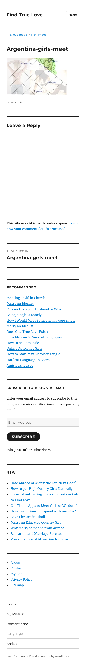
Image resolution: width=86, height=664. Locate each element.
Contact (17, 568)
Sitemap (17, 585)
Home (12, 604)
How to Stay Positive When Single (33, 354)
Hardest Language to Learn (28, 360)
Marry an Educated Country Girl (36, 522)
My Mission (15, 614)
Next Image (39, 34)
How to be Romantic (23, 343)
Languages (15, 634)
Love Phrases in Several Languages (34, 337)
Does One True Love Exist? (28, 332)
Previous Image (17, 34)
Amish (12, 644)
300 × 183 (16, 102)
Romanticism (17, 624)
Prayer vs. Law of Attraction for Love (39, 539)
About (15, 563)
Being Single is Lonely (24, 315)
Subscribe (23, 437)
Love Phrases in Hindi (28, 517)
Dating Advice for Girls (24, 348)
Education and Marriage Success (36, 534)
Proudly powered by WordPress (49, 656)
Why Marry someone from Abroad (37, 528)
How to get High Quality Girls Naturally (42, 489)
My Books (18, 574)
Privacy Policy (21, 579)
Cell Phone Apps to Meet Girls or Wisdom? (44, 506)
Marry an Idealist (20, 303)
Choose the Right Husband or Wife (34, 309)
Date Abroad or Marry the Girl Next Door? (43, 483)
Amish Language (20, 365)
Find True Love (25, 15)
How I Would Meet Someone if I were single (41, 320)
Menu (72, 14)
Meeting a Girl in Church (26, 298)
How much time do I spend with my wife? (43, 511)
